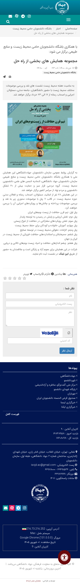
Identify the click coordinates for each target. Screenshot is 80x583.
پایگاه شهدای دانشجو (65, 389)
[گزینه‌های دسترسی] (64, 557)
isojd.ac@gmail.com (43, 465)
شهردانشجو (70, 380)
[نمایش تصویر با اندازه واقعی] (40, 135)
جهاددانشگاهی (68, 376)
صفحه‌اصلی (71, 29)
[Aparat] (16, 16)
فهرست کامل (12, 414)
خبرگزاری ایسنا (68, 402)
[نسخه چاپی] (10, 77)
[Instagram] (29, 16)
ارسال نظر (67, 351)
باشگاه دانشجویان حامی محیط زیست (32, 29)
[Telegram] (23, 16)
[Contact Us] (10, 16)
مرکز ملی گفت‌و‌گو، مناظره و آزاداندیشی (55, 385)
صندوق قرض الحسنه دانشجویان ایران (56, 398)
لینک (62, 254)
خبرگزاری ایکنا (68, 407)
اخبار (58, 29)
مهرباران (72, 394)
